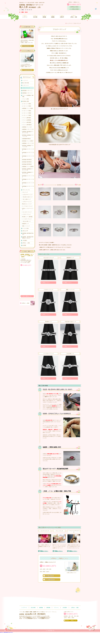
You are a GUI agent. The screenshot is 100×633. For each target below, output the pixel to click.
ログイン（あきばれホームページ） (6, 632)
